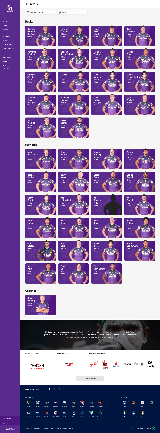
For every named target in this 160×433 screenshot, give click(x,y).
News (5, 18)
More (5, 52)
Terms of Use (28, 428)
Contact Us (58, 428)
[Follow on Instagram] (59, 389)
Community (8, 44)
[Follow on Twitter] (54, 389)
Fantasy (6, 37)
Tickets (5, 61)
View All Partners (90, 378)
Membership (7, 57)
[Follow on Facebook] (49, 389)
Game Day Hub (9, 48)
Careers (46, 428)
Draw (5, 25)
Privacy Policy (38, 428)
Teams (6, 33)
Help (52, 428)
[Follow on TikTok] (44, 389)
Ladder (6, 29)
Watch (6, 21)
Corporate (6, 69)
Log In (8, 423)
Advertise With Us (68, 428)
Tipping (6, 40)
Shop (5, 65)
